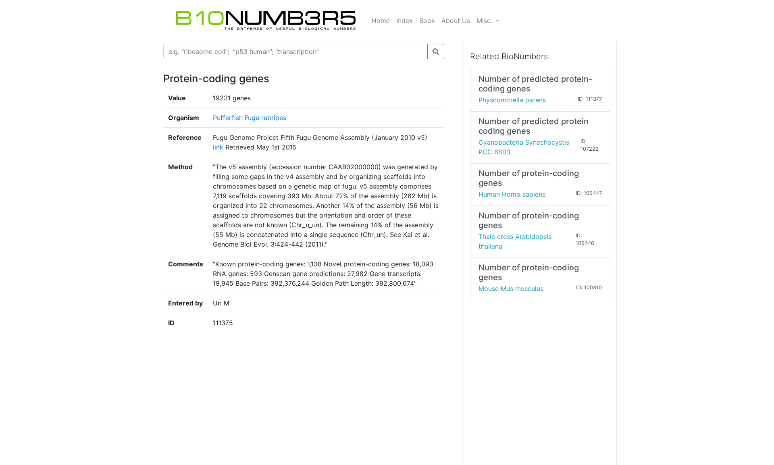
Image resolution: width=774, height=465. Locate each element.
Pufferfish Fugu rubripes (249, 118)
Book (427, 21)
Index (404, 21)
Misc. (485, 21)
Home (381, 21)
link (218, 147)
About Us (455, 21)
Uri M (221, 303)
